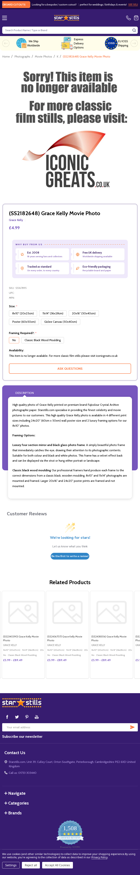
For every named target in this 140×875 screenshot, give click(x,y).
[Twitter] (17, 717)
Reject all (31, 865)
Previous (5, 43)
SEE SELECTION (129, 4)
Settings (11, 865)
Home (6, 56)
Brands (15, 812)
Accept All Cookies (57, 865)
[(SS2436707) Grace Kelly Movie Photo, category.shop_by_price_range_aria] (67, 612)
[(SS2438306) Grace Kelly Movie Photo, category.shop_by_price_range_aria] (111, 612)
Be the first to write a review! (70, 556)
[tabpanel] (23, 634)
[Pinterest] (27, 717)
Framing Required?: (23, 333)
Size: (13, 306)
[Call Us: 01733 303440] (129, 18)
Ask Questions (70, 369)
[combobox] (70, 30)
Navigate (17, 793)
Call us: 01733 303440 (22, 773)
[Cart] (136, 18)
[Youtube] (37, 717)
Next (134, 43)
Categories (18, 803)
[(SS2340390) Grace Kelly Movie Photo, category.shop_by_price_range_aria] (23, 612)
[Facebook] (7, 717)
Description (24, 393)
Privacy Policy (99, 857)
